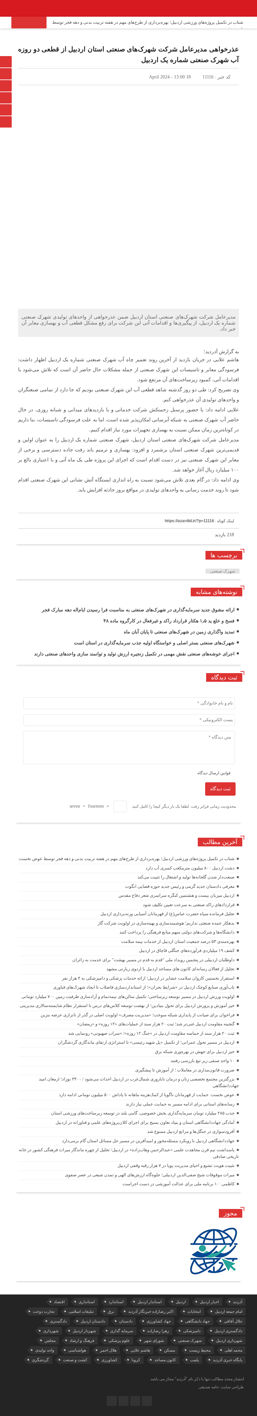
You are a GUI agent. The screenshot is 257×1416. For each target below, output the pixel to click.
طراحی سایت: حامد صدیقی (221, 1387)
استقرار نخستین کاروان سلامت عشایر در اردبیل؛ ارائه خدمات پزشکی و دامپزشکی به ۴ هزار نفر (148, 978)
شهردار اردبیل (84, 1331)
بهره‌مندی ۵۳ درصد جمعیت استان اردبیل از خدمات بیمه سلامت (178, 941)
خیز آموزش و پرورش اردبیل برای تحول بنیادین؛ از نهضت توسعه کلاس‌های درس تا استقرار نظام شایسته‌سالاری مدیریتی (127, 1005)
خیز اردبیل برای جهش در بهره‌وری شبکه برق (195, 1051)
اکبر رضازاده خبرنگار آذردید (150, 1311)
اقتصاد (59, 1301)
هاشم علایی (140, 1350)
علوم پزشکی (119, 1340)
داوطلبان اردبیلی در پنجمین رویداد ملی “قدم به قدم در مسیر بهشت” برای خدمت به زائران (153, 959)
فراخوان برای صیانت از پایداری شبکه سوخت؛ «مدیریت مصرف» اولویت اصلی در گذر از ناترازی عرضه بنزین (137, 1014)
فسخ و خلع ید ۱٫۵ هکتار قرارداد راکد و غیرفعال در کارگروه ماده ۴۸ (169, 620)
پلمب (194, 1360)
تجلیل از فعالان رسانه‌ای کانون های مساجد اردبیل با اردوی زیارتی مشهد (170, 968)
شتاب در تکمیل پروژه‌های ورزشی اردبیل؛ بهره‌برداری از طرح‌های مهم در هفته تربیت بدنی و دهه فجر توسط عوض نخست (147, 25)
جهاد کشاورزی (159, 1321)
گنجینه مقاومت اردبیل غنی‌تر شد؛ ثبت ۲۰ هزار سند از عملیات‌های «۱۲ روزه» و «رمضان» (156, 1023)
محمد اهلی (233, 1350)
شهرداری (51, 1331)
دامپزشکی (191, 1331)
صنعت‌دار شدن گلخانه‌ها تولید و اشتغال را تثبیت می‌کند (186, 876)
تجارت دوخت (44, 1311)
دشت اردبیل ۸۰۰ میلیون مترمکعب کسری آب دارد (190, 867)
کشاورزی (109, 1360)
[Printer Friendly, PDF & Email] (29, 505)
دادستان (126, 1321)
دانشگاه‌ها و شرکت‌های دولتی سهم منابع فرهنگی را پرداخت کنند (177, 932)
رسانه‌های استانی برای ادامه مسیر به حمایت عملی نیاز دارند (180, 1103)
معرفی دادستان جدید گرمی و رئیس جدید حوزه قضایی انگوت (180, 886)
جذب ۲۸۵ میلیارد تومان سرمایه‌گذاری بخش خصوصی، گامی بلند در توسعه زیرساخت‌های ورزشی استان (143, 1113)
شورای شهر (154, 1340)
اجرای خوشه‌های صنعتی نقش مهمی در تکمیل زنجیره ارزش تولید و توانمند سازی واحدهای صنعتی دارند (134, 653)
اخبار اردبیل (209, 1301)
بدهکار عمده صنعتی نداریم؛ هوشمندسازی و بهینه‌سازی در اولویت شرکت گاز (166, 923)
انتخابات (194, 1311)
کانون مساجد (165, 1360)
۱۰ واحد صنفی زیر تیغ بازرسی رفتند (203, 1060)
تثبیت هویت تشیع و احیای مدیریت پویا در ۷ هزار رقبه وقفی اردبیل (176, 1165)
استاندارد (116, 1301)
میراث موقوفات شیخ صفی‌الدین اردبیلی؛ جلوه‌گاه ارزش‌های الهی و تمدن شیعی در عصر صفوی (150, 1174)
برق (111, 1311)
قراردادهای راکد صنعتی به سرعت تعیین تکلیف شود (189, 904)
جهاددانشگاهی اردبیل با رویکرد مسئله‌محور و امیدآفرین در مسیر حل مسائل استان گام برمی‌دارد (148, 1140)
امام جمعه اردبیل (228, 1311)
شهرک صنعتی (222, 571)
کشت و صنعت (75, 1360)
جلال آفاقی (233, 1321)
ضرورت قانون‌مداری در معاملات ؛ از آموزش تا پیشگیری (185, 1069)
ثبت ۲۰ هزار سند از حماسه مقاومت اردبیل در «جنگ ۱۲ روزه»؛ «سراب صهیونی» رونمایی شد (151, 1033)
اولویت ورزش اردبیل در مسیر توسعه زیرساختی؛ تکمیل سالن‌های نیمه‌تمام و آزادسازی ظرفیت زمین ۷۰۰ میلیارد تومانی (128, 996)
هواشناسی (77, 1350)
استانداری (87, 1301)
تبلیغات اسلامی (81, 1311)
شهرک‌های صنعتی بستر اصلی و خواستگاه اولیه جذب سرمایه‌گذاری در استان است (154, 642)
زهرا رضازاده (158, 1331)
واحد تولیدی (44, 1350)
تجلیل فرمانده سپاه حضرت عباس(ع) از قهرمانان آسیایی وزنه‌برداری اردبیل (167, 913)
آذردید (237, 1301)
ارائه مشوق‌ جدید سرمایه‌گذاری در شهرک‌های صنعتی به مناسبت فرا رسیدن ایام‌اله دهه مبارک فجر (138, 609)
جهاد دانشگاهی (197, 1321)
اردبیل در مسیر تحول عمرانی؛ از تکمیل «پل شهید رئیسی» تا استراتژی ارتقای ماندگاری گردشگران (146, 1042)
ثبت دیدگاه (220, 788)
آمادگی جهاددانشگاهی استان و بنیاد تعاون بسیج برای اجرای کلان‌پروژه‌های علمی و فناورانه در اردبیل (145, 1122)
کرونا (136, 1360)
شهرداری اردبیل (229, 1340)
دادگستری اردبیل (228, 1331)
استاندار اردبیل (150, 1301)
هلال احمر (108, 1350)
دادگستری (58, 1321)
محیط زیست (199, 1350)
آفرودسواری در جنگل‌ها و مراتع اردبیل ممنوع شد (191, 1131)
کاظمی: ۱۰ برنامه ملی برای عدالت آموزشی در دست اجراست (178, 1183)
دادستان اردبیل (93, 1321)
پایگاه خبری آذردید (227, 1360)
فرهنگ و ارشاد (82, 1340)
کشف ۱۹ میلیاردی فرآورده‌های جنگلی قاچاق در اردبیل (187, 950)
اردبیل (181, 1301)
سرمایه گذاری (121, 1331)
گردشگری (40, 1360)
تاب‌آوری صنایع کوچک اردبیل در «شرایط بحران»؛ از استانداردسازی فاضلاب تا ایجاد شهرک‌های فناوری (144, 987)
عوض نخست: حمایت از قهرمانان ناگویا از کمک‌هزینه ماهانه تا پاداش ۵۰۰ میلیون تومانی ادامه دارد (147, 1094)
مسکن (169, 1350)
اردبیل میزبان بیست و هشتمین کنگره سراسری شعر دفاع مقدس (176, 895)
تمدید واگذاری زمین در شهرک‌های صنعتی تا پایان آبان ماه (179, 631)
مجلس (50, 1340)
